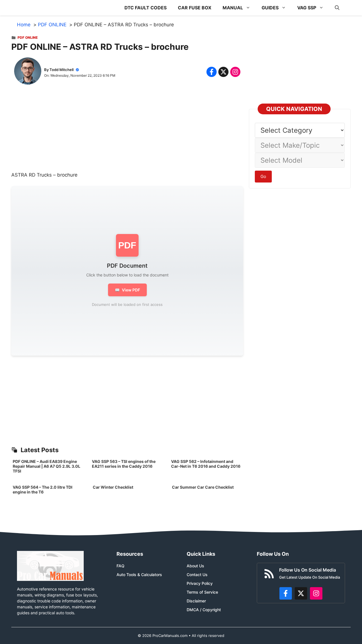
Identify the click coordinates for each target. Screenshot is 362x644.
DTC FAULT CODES (145, 7)
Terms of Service (202, 592)
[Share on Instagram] (235, 72)
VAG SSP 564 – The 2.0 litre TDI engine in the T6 (42, 489)
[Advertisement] (127, 131)
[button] (337, 8)
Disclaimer (196, 600)
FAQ (120, 565)
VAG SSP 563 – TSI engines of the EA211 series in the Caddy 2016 (124, 464)
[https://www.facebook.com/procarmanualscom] (285, 593)
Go (263, 176)
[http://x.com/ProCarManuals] (301, 593)
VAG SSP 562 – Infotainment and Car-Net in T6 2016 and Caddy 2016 (205, 464)
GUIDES (270, 7)
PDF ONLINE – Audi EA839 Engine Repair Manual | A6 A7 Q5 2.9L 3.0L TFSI (46, 466)
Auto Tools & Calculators (139, 574)
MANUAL (233, 7)
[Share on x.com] (223, 72)
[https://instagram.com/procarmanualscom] (316, 593)
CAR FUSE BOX (194, 7)
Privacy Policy (200, 583)
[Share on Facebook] (211, 72)
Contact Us (197, 574)
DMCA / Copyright (204, 609)
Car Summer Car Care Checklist (202, 487)
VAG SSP (306, 7)
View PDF (127, 289)
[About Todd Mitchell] (27, 72)
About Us (195, 565)
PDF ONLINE (28, 37)
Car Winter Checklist (112, 487)
